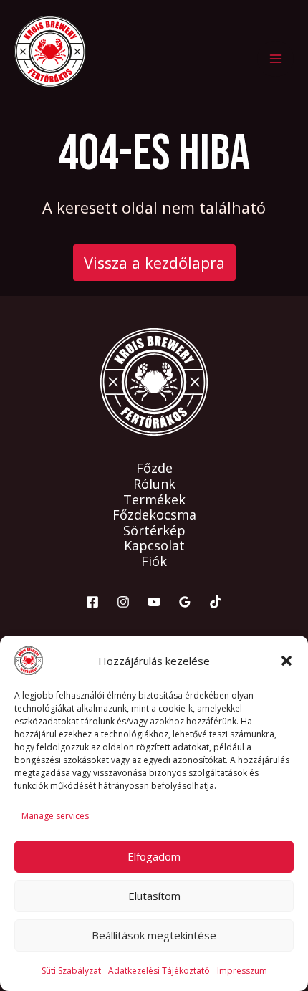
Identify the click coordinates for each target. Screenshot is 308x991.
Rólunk (154, 484)
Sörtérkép (154, 531)
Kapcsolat (154, 546)
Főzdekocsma (154, 515)
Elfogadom (154, 856)
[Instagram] (123, 601)
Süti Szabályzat (71, 970)
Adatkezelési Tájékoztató (159, 970)
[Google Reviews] (184, 601)
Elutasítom (154, 896)
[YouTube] (154, 601)
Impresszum (242, 970)
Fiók (154, 562)
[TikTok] (215, 601)
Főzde (154, 469)
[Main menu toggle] (275, 59)
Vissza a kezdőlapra (154, 262)
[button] (286, 661)
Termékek (154, 500)
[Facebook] (92, 601)
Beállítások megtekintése (154, 935)
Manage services (55, 816)
